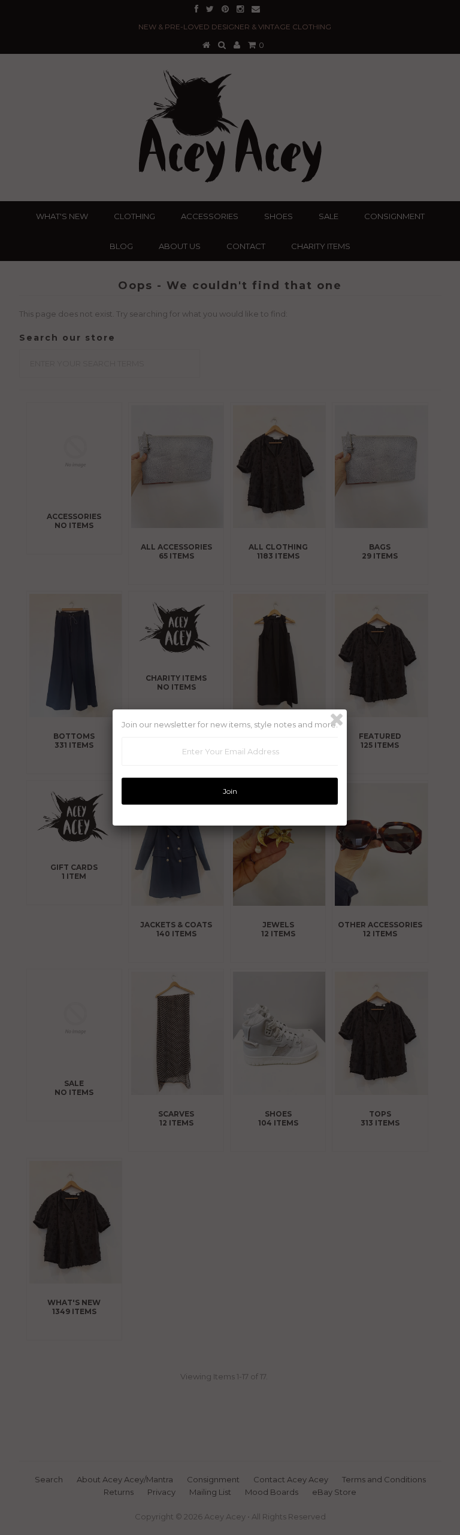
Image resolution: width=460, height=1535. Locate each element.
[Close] (337, 720)
